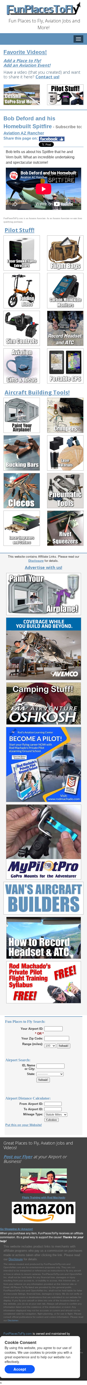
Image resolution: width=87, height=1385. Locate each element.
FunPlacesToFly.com (17, 1333)
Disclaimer (13, 1320)
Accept (19, 1369)
